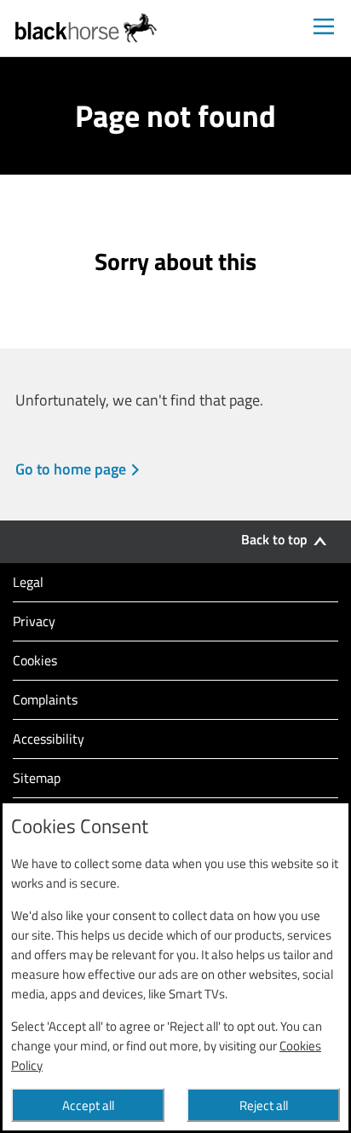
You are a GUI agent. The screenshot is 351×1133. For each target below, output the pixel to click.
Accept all (88, 1105)
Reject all (263, 1105)
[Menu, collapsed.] (323, 28)
